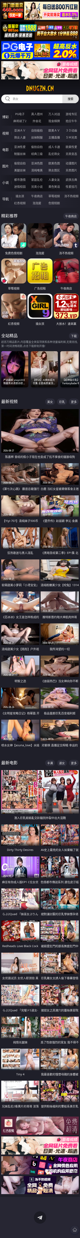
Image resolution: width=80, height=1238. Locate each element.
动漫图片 (71, 163)
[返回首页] (75, 1230)
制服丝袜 (20, 154)
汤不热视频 (71, 196)
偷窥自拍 (20, 163)
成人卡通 (54, 147)
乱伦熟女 (54, 154)
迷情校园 (20, 187)
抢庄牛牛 (71, 121)
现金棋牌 (54, 121)
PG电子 (20, 114)
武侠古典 (71, 180)
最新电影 (9, 763)
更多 (74, 402)
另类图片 (71, 170)
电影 (5, 149)
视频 (5, 133)
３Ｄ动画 (71, 130)
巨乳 (62, 402)
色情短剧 (54, 203)
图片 (5, 166)
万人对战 (54, 114)
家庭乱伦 (37, 180)
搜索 (70, 99)
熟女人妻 (20, 137)
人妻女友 (54, 180)
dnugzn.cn (40, 88)
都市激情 (20, 180)
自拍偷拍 (37, 130)
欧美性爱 (71, 147)
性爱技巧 (71, 187)
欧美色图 (54, 163)
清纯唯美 (37, 170)
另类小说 (37, 187)
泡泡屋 (37, 203)
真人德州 (37, 114)
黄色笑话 (54, 187)
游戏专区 (71, 114)
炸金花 (37, 121)
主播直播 (54, 137)
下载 (74, 336)
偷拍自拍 (37, 147)
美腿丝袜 (20, 170)
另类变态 (71, 154)
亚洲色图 (37, 163)
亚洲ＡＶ (20, 130)
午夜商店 (37, 196)
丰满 (50, 763)
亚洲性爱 (20, 147)
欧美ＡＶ (54, 130)
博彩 (5, 117)
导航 (5, 199)
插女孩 (20, 196)
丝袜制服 (37, 137)
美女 (50, 402)
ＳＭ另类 (71, 137)
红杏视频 (20, 203)
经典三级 (37, 154)
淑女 (62, 763)
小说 (5, 182)
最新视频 (9, 401)
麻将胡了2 (19, 121)
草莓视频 (54, 196)
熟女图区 (54, 170)
